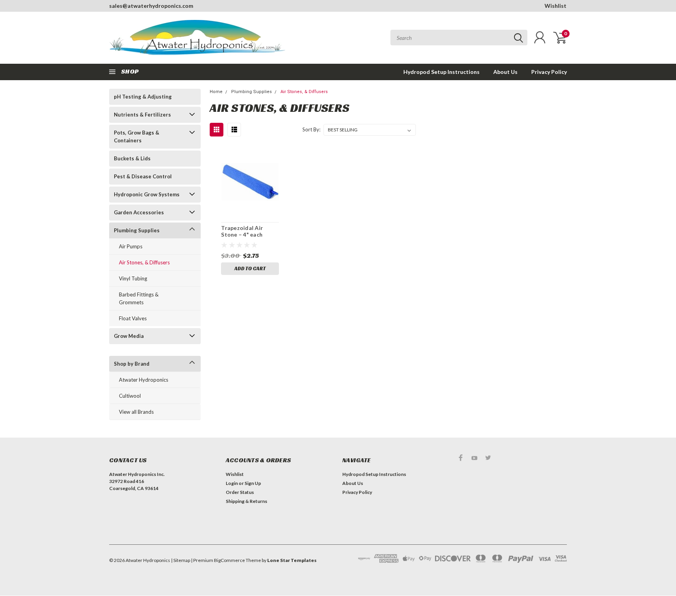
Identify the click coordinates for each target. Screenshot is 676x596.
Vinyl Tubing (133, 278)
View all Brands (136, 412)
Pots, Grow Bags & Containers (136, 136)
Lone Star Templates (291, 560)
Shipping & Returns (246, 501)
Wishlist (555, 5)
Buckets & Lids (132, 158)
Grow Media (129, 336)
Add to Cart (250, 268)
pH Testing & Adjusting (143, 96)
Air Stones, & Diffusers (144, 262)
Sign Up (253, 483)
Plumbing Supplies (137, 230)
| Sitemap (180, 560)
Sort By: (311, 129)
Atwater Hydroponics (143, 380)
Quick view (250, 182)
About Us (505, 71)
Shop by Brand (131, 364)
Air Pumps (130, 246)
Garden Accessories (139, 212)
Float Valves (133, 318)
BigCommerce (229, 560)
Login (232, 483)
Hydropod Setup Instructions (441, 71)
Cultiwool (130, 396)
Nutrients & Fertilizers (142, 114)
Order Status (240, 492)
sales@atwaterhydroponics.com (151, 5)
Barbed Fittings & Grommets (138, 298)
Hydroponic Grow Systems (147, 194)
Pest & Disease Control (143, 176)
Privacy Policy (549, 71)
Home (216, 91)
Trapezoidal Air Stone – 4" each (242, 231)
